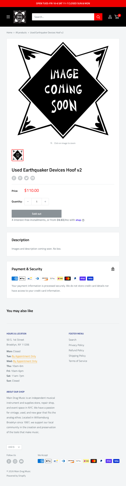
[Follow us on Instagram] (15, 461)
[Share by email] (32, 177)
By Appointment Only (24, 356)
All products (21, 32)
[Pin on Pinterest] (20, 177)
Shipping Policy (77, 356)
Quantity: (17, 201)
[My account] (110, 17)
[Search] (98, 16)
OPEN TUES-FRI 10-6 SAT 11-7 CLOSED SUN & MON (63, 3)
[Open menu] (8, 17)
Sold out (36, 214)
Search (72, 340)
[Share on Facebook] (14, 177)
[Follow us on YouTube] (21, 461)
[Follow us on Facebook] (9, 461)
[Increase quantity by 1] (45, 201)
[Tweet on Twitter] (26, 177)
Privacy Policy (76, 345)
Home (9, 32)
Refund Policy (76, 350)
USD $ (11, 447)
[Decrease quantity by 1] (27, 201)
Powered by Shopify (16, 475)
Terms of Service (78, 361)
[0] (117, 17)
